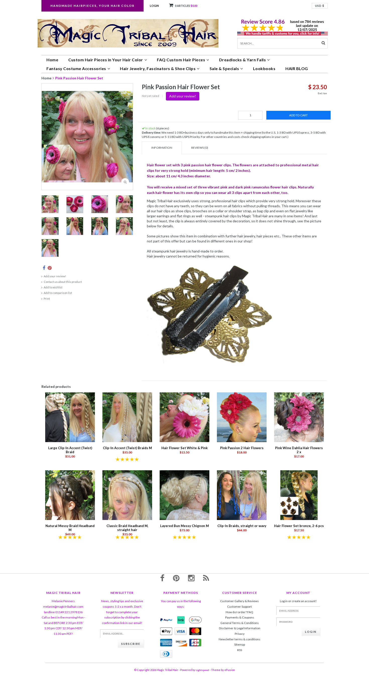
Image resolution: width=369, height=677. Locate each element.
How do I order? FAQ (239, 612)
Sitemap (239, 644)
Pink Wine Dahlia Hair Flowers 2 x (299, 450)
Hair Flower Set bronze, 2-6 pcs (299, 526)
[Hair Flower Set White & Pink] (184, 417)
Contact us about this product (63, 281)
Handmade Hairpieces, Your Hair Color (92, 6)
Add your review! (55, 276)
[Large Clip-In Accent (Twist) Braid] (70, 417)
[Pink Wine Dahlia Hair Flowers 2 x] (299, 417)
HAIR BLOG (296, 68)
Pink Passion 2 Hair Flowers (242, 448)
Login (154, 5)
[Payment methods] (166, 620)
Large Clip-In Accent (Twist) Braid (70, 450)
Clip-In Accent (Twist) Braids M (127, 448)
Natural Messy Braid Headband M (70, 528)
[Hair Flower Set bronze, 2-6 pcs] (299, 495)
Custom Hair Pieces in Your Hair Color (105, 59)
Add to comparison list (58, 292)
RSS (239, 650)
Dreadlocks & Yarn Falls (242, 59)
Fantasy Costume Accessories (76, 68)
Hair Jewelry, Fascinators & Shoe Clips (158, 68)
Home (52, 59)
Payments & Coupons (239, 617)
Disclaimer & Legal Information (239, 628)
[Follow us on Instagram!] (191, 577)
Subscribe (130, 643)
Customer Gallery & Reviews (239, 601)
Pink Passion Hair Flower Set (79, 78)
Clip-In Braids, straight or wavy (241, 526)
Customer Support (239, 606)
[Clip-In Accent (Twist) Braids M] (127, 417)
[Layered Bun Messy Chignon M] (184, 495)
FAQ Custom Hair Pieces (181, 59)
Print (47, 298)
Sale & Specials (224, 68)
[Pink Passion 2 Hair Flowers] (242, 417)
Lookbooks (264, 68)
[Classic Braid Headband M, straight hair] (127, 495)
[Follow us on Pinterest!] (176, 577)
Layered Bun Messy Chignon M (184, 526)
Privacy (239, 634)
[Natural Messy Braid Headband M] (70, 495)
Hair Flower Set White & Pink (184, 448)
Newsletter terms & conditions (239, 639)
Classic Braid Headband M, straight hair (127, 528)
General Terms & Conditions (239, 623)
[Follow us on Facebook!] (162, 577)
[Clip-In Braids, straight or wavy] (242, 495)
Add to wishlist (53, 287)
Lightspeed (202, 669)
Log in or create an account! (298, 601)
